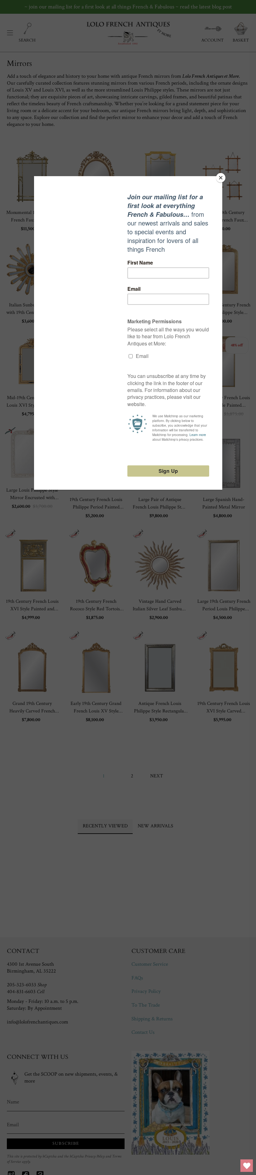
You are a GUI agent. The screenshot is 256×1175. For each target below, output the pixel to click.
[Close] (220, 177)
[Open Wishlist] (246, 1165)
